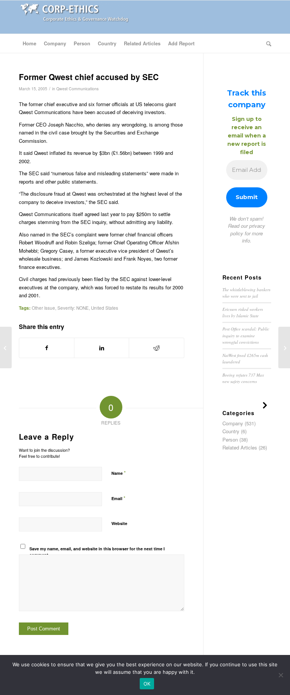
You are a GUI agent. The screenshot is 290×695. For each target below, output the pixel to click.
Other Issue (43, 308)
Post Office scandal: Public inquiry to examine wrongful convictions (245, 335)
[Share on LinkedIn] (101, 348)
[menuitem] (29, 43)
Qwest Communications (77, 88)
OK (147, 684)
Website (119, 523)
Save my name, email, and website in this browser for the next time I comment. (97, 552)
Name (118, 472)
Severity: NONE (73, 308)
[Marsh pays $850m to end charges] (6, 347)
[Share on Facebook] (46, 348)
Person (230, 439)
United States (104, 308)
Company (232, 423)
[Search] (266, 43)
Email (118, 498)
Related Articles (239, 447)
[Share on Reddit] (156, 348)
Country (230, 431)
